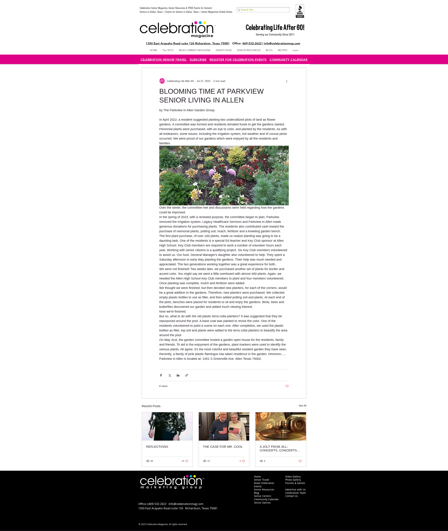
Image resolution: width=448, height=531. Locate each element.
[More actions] (287, 81)
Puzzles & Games (295, 483)
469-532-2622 (252, 43)
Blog (256, 492)
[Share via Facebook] (161, 375)
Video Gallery (293, 476)
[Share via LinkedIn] (178, 375)
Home (257, 476)
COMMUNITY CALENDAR (288, 59)
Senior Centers (263, 496)
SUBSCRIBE (198, 59)
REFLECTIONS (157, 446)
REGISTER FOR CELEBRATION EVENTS (238, 59)
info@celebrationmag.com (282, 43)
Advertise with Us (295, 489)
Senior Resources (264, 489)
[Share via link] (186, 375)
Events (258, 486)
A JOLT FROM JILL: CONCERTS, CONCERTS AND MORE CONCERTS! (278, 448)
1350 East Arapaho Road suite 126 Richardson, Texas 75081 (188, 43)
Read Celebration (264, 483)
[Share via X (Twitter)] (169, 375)
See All (302, 405)
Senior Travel (261, 479)
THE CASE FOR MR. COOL (223, 446)
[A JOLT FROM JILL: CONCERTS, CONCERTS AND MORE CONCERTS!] (280, 426)
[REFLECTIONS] (167, 426)
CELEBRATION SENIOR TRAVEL (164, 59)
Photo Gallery (293, 479)
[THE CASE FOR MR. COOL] (224, 426)
